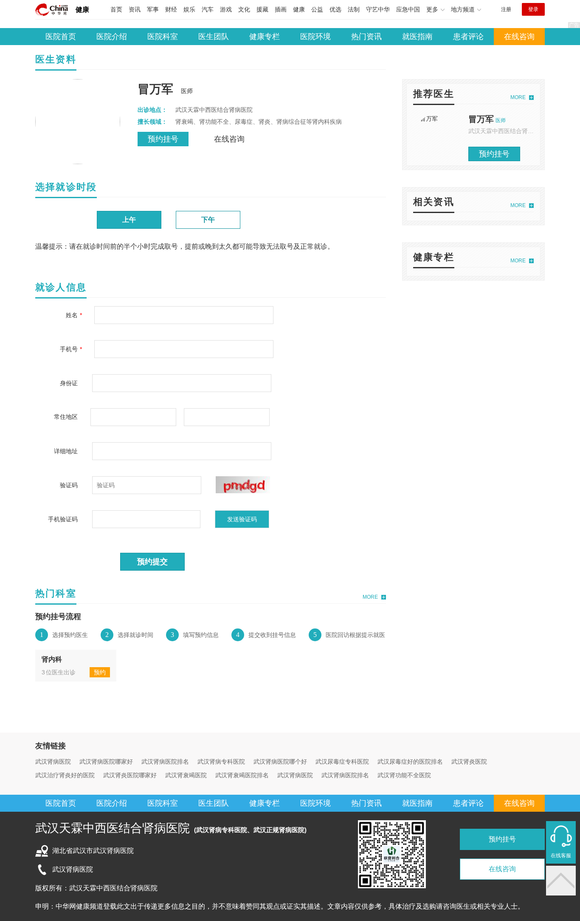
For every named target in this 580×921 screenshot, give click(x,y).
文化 (244, 9)
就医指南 (417, 36)
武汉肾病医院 (53, 761)
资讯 (135, 9)
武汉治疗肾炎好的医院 (65, 775)
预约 (100, 672)
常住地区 (66, 416)
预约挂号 (163, 139)
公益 (317, 9)
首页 (116, 9)
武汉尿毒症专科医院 (342, 761)
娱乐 (189, 9)
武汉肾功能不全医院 (404, 775)
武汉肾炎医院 (469, 761)
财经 (171, 9)
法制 (354, 9)
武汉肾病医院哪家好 (106, 761)
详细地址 (66, 451)
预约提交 (152, 561)
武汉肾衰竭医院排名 (242, 775)
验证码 (69, 485)
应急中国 (408, 9)
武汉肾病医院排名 (165, 761)
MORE (370, 597)
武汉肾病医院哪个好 (280, 761)
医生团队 (213, 36)
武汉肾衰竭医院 (186, 775)
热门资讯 (366, 36)
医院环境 (315, 36)
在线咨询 (519, 36)
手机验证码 (63, 519)
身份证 (69, 383)
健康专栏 (264, 36)
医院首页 (60, 36)
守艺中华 (378, 9)
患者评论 (468, 36)
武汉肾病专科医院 (221, 761)
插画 (281, 9)
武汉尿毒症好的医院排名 (410, 761)
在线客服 (561, 855)
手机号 (69, 349)
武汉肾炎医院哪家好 (130, 775)
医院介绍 (111, 36)
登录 (533, 9)
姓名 (72, 315)
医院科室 (162, 36)
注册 (506, 9)
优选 (335, 9)
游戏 (226, 9)
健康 (82, 9)
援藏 (262, 9)
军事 (153, 9)
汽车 (208, 9)
